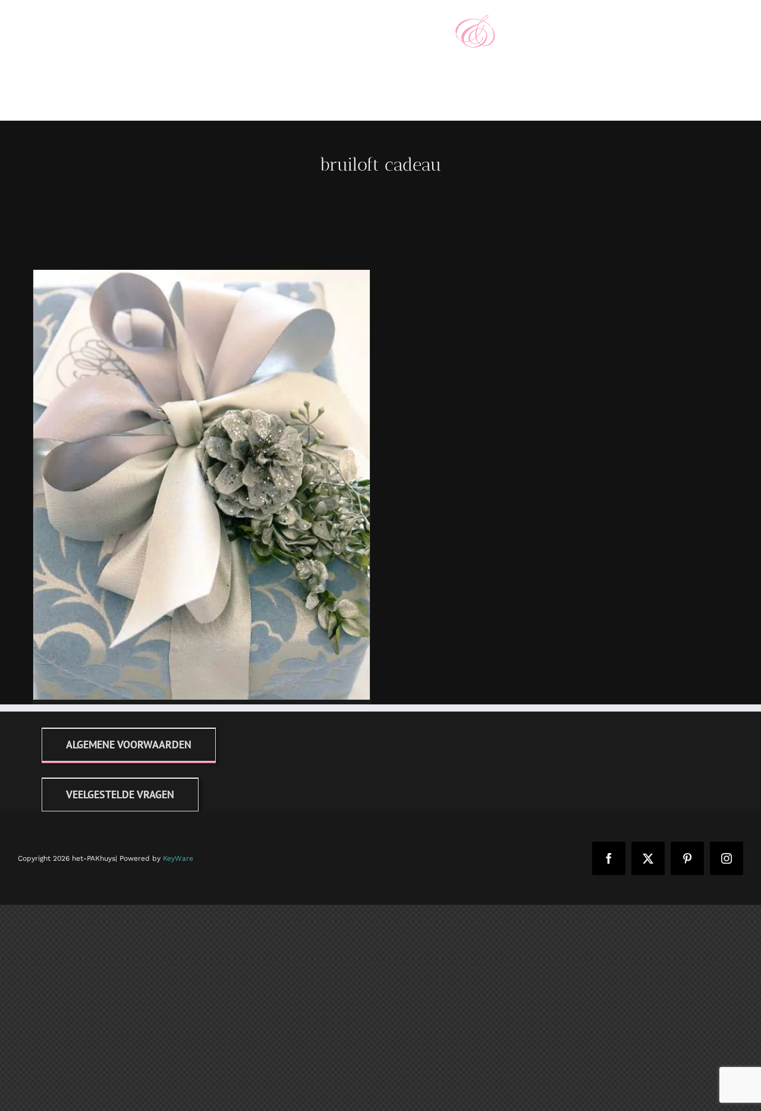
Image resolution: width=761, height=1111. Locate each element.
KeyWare (178, 858)
